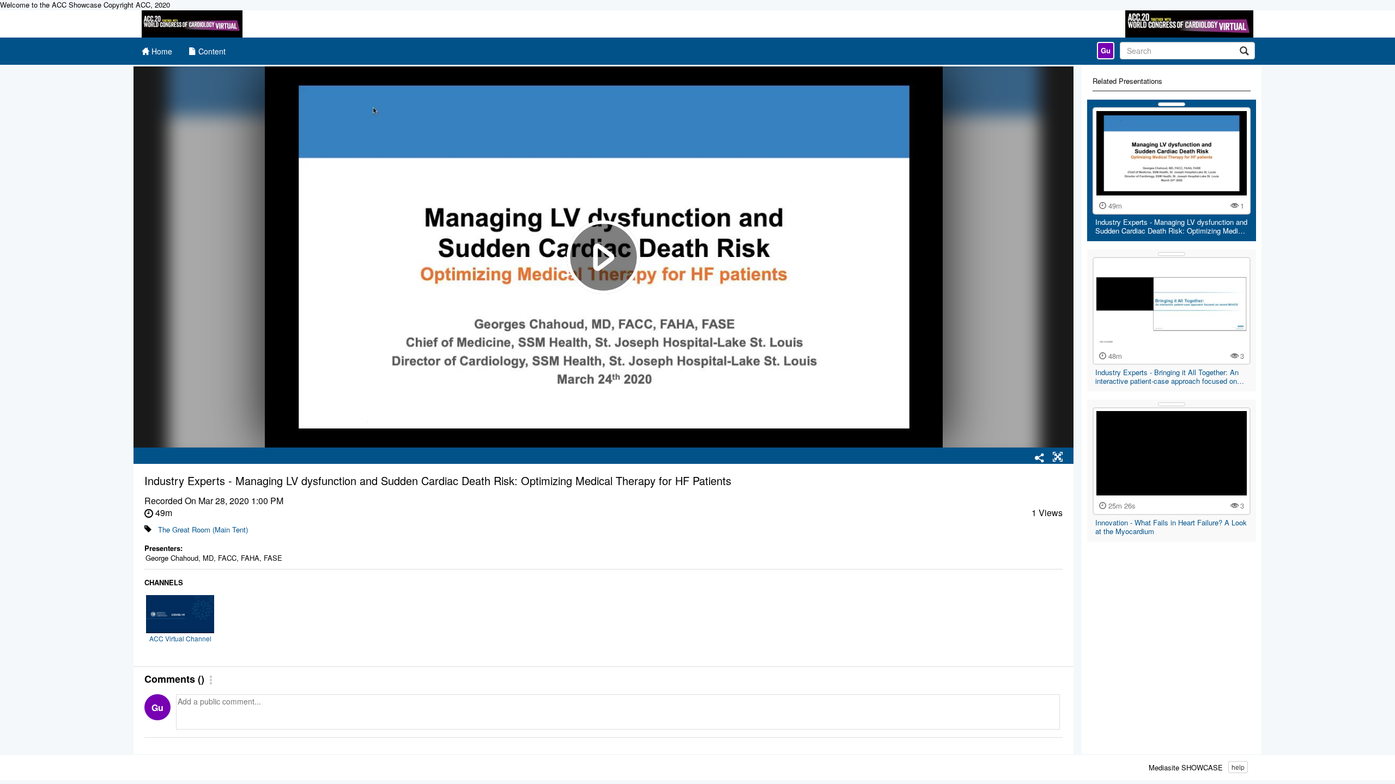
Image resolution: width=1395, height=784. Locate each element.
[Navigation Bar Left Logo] (192, 24)
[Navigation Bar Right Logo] (1189, 24)
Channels (163, 582)
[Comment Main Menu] (211, 680)
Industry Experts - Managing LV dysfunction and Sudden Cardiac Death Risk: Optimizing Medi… (1171, 226)
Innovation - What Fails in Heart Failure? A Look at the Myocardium (1171, 526)
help (1238, 766)
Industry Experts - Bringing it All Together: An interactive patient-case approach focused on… (1169, 376)
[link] (1105, 50)
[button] (1058, 457)
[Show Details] (1171, 104)
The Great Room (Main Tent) (203, 529)
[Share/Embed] (1040, 458)
